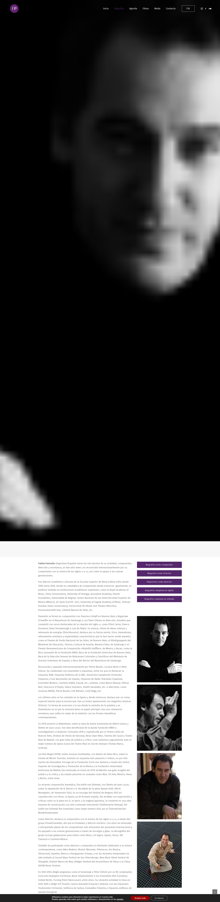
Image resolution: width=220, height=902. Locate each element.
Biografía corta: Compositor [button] (159, 565)
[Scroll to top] (214, 891)
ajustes (120, 899)
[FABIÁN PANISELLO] (14, 8)
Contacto (171, 8)
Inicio (106, 8)
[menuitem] (106, 8)
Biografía (119, 8)
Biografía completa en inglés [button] (159, 590)
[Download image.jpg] (159, 649)
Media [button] (157, 8)
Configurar (159, 898)
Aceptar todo (140, 898)
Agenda (133, 8)
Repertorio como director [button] (159, 582)
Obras (146, 8)
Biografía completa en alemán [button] (159, 599)
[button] (202, 8)
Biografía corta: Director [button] (159, 573)
